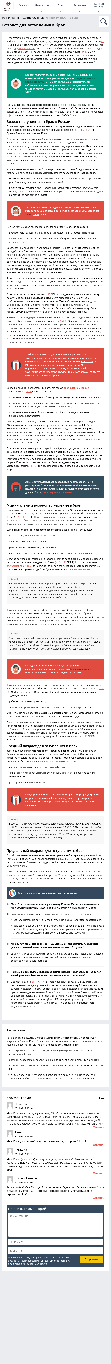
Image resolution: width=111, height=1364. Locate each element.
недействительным (24, 48)
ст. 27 (101, 688)
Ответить (98, 1127)
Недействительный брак (33, 17)
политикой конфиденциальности (28, 1263)
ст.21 (36, 214)
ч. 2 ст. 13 (20, 517)
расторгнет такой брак (19, 565)
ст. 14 (29, 391)
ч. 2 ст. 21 (61, 562)
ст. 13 (84, 51)
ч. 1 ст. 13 (82, 129)
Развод (15, 17)
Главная (6, 17)
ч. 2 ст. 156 (87, 361)
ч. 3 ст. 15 (57, 321)
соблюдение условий (76, 388)
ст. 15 (47, 294)
